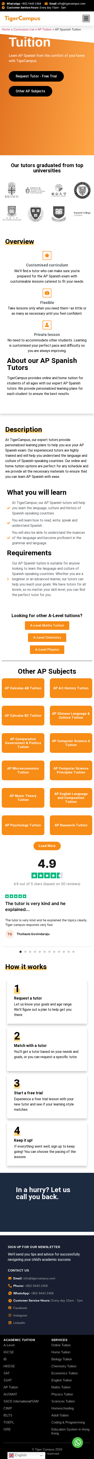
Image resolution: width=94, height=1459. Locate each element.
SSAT (7, 1380)
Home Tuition (60, 1352)
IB (5, 1359)
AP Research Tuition (71, 825)
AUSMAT (10, 1394)
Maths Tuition (60, 1387)
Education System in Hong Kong (70, 1431)
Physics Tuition (62, 1394)
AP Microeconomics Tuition (23, 770)
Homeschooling (62, 1408)
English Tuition (61, 1380)
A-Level (8, 1345)
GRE (7, 1429)
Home (6, 29)
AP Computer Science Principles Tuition (71, 770)
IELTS (7, 1415)
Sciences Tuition (63, 1401)
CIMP (7, 1408)
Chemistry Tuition (63, 1366)
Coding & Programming (68, 1422)
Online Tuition (61, 1345)
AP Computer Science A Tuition (71, 743)
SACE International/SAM (21, 1401)
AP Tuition (45, 29)
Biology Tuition (61, 1359)
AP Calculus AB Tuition (23, 688)
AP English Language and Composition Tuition (71, 798)
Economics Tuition (64, 1373)
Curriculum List (24, 29)
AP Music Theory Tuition (23, 798)
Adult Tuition (60, 1415)
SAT (6, 1373)
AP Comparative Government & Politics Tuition (23, 743)
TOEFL (8, 1422)
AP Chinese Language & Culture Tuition (71, 716)
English (20, 1455)
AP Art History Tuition (71, 688)
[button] (47, 846)
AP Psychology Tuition (23, 825)
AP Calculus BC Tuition (23, 716)
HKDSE (9, 1366)
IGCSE (8, 1352)
